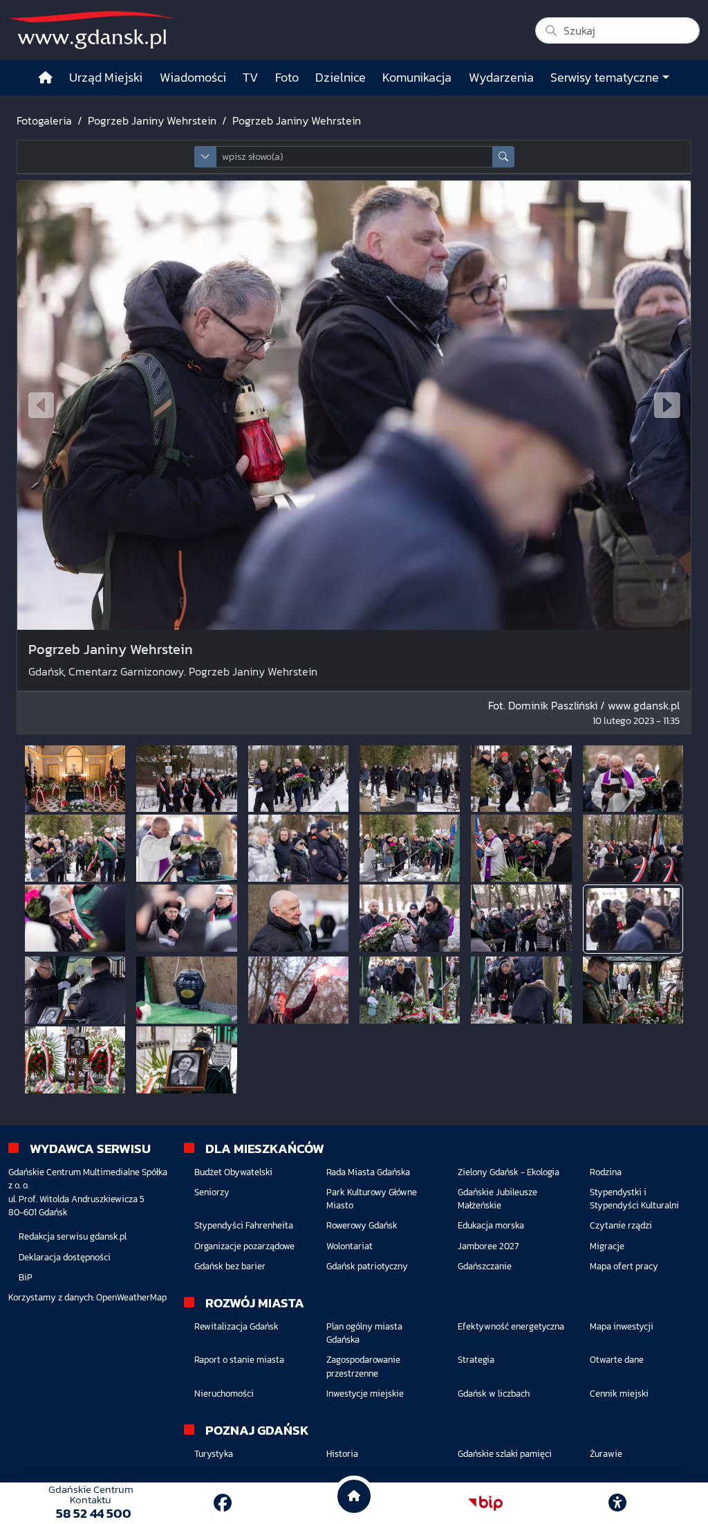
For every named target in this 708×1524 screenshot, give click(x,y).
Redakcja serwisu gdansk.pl (73, 1236)
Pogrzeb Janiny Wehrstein (152, 120)
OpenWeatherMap (131, 1297)
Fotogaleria (44, 120)
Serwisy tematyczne (604, 78)
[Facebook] (223, 1502)
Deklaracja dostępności (65, 1257)
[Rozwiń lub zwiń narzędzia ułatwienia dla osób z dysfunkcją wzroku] (617, 1503)
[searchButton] (503, 156)
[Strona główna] (45, 78)
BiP (25, 1277)
